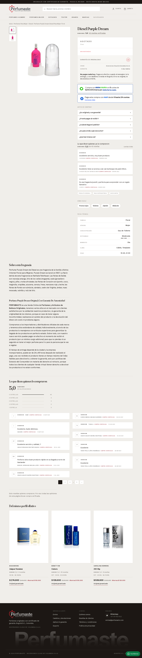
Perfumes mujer (37, 17)
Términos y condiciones (88, 622)
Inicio (11, 24)
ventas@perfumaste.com (114, 620)
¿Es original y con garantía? (90, 113)
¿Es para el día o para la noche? (91, 131)
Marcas (85, 17)
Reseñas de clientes (86, 618)
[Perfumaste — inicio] (19, 9)
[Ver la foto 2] (12, 37)
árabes (75, 17)
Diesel (31, 24)
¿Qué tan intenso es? (87, 137)
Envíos (55, 614)
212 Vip (97, 569)
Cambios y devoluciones (62, 618)
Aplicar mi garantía (60, 622)
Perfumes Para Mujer (21, 24)
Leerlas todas (128, 146)
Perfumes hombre (17, 17)
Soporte (56, 626)
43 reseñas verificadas (97, 33)
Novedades (99, 17)
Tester (64, 17)
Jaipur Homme (16, 569)
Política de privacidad (87, 626)
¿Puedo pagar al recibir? (89, 119)
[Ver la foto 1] (12, 30)
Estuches (52, 17)
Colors (54, 569)
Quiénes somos (84, 614)
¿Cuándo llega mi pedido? (89, 125)
